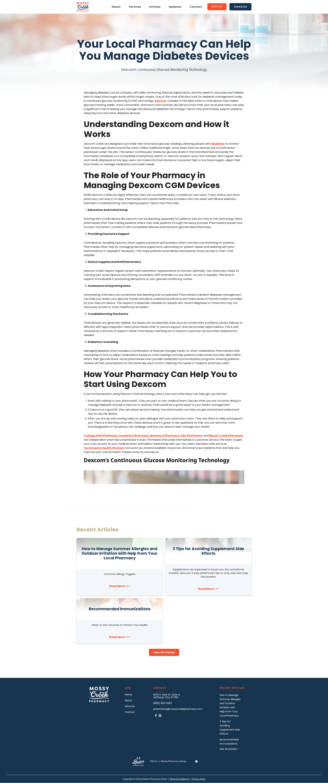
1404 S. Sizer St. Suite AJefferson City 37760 (166, 696)
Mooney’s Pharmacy (165, 436)
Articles (154, 7)
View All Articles (164, 652)
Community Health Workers (104, 448)
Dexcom (160, 101)
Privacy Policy (199, 778)
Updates (175, 7)
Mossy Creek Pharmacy (226, 436)
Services (135, 7)
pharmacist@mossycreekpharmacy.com (177, 709)
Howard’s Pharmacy (134, 436)
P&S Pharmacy (191, 436)
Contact (195, 7)
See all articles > (229, 749)
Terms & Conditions (179, 778)
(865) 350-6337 (162, 703)
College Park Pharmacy (101, 436)
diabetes (217, 144)
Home (128, 694)
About (116, 7)
